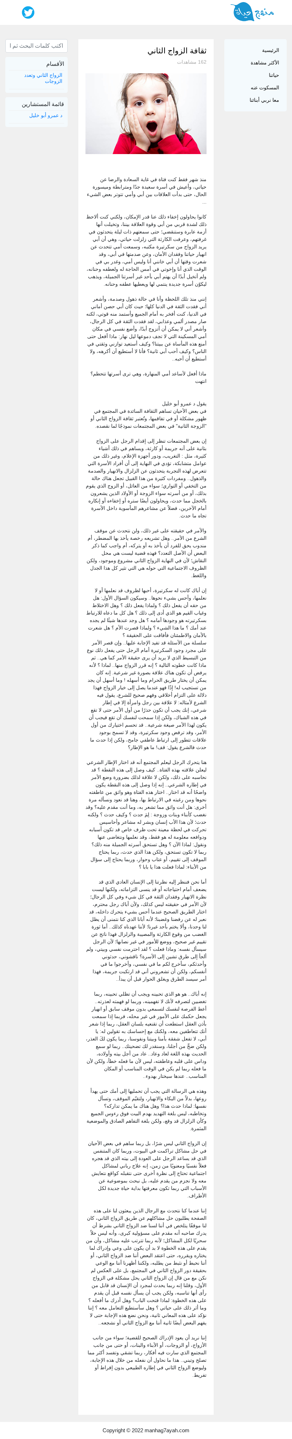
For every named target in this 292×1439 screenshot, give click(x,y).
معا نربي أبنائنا (264, 100)
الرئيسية (270, 50)
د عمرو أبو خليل (45, 115)
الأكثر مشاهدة (265, 62)
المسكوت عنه (265, 87)
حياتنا (274, 75)
